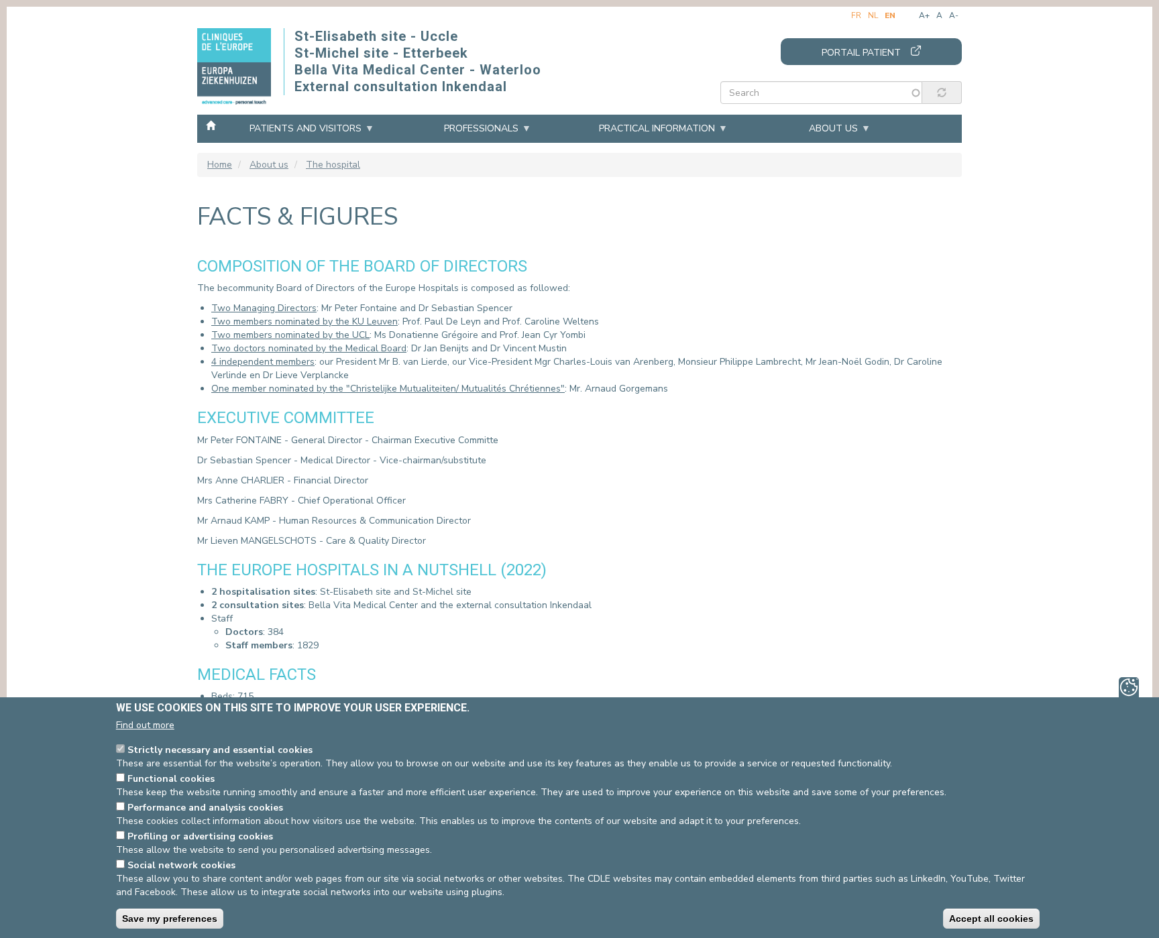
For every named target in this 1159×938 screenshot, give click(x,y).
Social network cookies (181, 865)
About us (833, 128)
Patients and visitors (306, 128)
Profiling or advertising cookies (200, 836)
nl (873, 15)
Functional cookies (171, 778)
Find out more (145, 725)
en (890, 15)
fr (856, 15)
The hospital (333, 164)
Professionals (481, 128)
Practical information (657, 128)
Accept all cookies (991, 918)
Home (210, 125)
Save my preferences (169, 918)
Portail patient (861, 52)
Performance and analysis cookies (205, 807)
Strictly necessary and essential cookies (220, 750)
